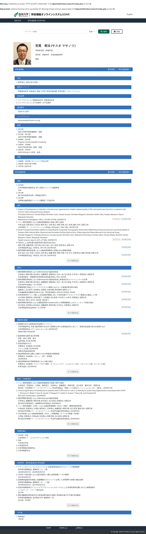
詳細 (118, 31)
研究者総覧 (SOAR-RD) (36, 20)
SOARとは (63, 528)
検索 (105, 31)
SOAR (48, 528)
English (130, 14)
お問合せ (79, 528)
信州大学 (17, 20)
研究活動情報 (124, 69)
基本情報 (111, 69)
